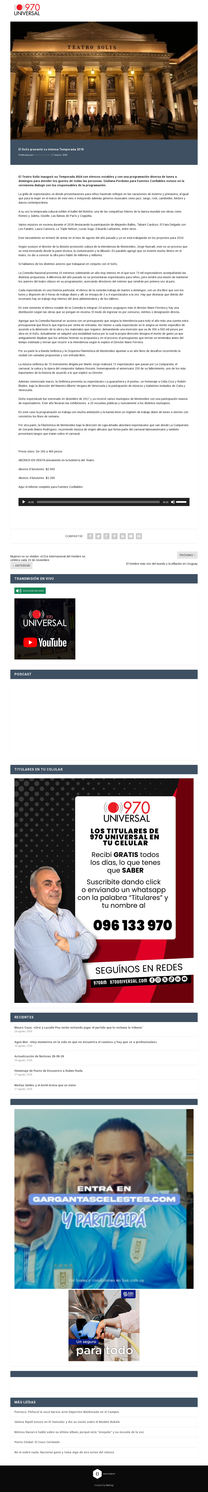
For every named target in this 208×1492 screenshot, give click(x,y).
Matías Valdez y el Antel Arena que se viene (45, 1085)
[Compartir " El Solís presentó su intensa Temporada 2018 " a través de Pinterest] (114, 536)
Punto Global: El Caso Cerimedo (37, 1442)
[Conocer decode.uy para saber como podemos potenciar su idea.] (104, 1473)
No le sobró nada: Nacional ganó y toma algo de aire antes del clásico (64, 1452)
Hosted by (104, 1485)
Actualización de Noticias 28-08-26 (39, 1056)
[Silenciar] (173, 502)
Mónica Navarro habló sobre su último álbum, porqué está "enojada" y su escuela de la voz (79, 1432)
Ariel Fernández (42, 155)
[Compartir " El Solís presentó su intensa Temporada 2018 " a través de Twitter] (98, 536)
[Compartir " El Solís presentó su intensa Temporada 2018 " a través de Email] (131, 536)
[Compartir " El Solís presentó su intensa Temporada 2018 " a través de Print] (139, 536)
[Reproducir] (24, 502)
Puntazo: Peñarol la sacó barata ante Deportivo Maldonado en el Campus (66, 1412)
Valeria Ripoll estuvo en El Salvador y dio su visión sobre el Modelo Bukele (67, 1422)
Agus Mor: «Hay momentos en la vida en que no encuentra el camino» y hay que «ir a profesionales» (85, 1042)
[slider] (181, 501)
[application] (104, 502)
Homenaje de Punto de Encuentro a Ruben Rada (48, 1070)
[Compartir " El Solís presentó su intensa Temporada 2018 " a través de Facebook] (90, 536)
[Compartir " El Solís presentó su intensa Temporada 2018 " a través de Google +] (106, 536)
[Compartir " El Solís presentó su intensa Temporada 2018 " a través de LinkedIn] (123, 536)
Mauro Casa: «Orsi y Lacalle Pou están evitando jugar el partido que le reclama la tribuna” (78, 1027)
